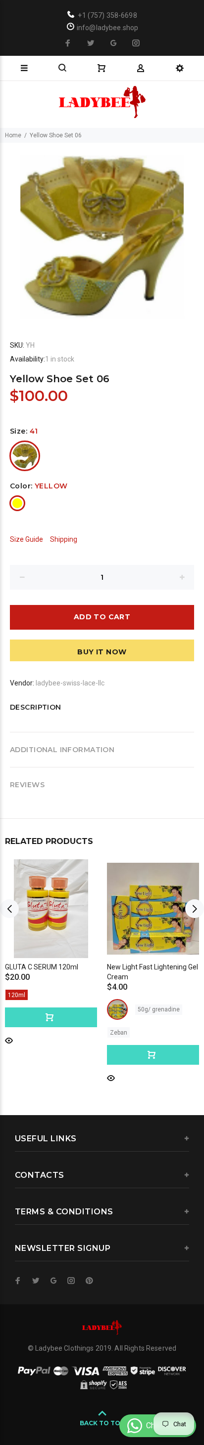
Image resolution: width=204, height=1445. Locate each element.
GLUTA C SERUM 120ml (41, 967)
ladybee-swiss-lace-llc (70, 683)
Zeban (118, 1032)
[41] (25, 456)
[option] (102, 233)
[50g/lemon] (117, 1009)
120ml (16, 995)
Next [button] (194, 908)
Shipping (63, 539)
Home (13, 135)
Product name (83, 1405)
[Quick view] (9, 1039)
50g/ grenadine (159, 1009)
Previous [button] (9, 908)
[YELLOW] (17, 503)
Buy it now (101, 651)
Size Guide (26, 539)
